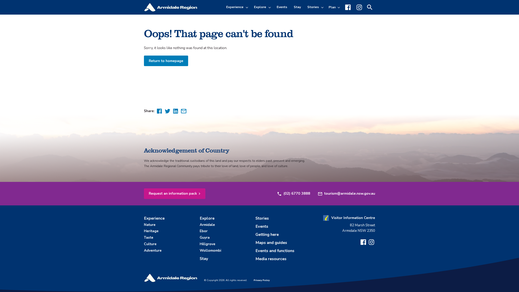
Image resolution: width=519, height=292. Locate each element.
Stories (313, 7)
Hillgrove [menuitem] (207, 244)
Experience (234, 7)
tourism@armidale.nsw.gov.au (349, 193)
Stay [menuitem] (297, 7)
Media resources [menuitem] (270, 259)
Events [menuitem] (282, 7)
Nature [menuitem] (149, 224)
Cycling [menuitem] (235, 39)
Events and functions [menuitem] (274, 250)
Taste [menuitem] (148, 237)
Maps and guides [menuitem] (271, 242)
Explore (260, 7)
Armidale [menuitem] (207, 224)
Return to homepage (166, 60)
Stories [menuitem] (262, 218)
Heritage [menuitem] (151, 231)
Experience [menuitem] (154, 218)
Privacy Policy (262, 280)
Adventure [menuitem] (153, 250)
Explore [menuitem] (207, 218)
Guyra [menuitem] (205, 237)
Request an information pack (173, 193)
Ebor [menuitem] (204, 231)
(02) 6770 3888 (296, 193)
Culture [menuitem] (150, 244)
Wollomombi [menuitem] (210, 250)
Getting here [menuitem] (267, 234)
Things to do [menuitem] (239, 29)
